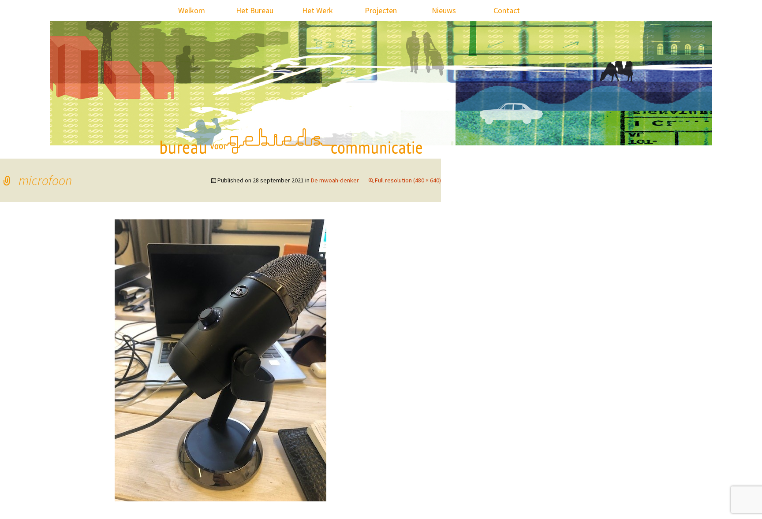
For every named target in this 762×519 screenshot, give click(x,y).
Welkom (191, 10)
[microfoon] (220, 359)
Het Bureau (254, 10)
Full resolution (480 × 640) (408, 180)
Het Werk (317, 10)
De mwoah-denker (335, 180)
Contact (506, 10)
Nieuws (444, 10)
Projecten (381, 10)
